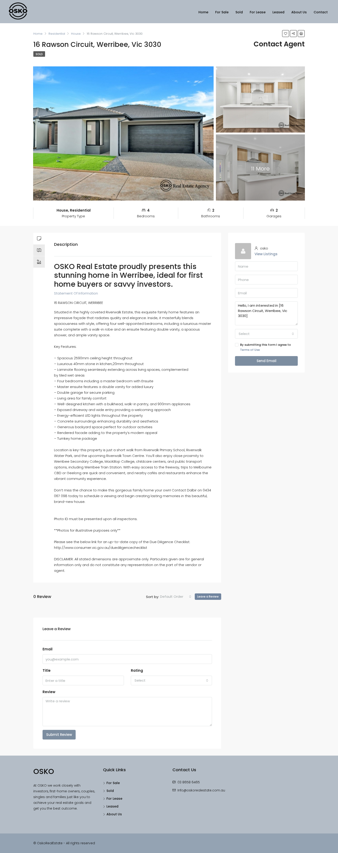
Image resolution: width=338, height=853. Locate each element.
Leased (278, 12)
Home (203, 12)
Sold (239, 12)
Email (47, 649)
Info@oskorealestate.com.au (201, 790)
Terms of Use (250, 350)
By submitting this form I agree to (265, 347)
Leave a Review (208, 596)
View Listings (266, 254)
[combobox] (175, 596)
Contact (321, 12)
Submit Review (59, 734)
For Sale (222, 12)
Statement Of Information (76, 293)
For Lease (258, 12)
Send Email (266, 360)
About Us (299, 12)
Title (47, 670)
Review (49, 691)
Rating (137, 670)
